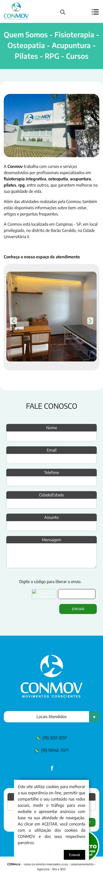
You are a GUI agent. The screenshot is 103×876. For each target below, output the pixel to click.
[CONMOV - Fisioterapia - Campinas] (16, 19)
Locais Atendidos (51, 716)
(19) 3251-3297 (54, 737)
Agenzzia (43, 869)
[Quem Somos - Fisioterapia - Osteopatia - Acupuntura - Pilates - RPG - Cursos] (51, 696)
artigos (10, 213)
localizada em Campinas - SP (56, 224)
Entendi (74, 855)
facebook (51, 771)
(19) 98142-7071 (54, 750)
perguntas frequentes (39, 213)
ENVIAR (78, 609)
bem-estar (77, 207)
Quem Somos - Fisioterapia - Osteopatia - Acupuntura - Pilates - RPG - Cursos (51, 45)
